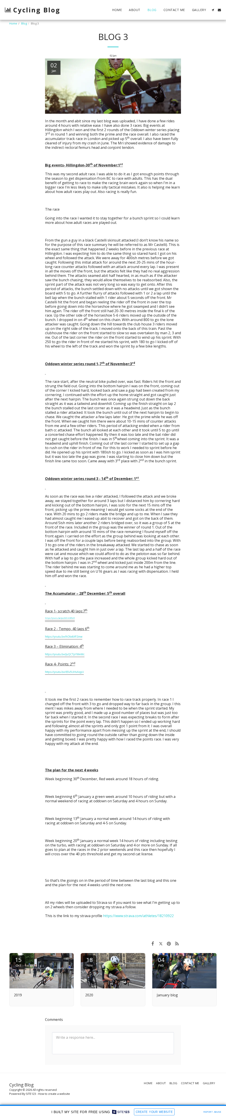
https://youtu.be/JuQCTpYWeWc (65, 654)
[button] (213, 9)
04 (161, 961)
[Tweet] (161, 943)
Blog (24, 23)
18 (89, 961)
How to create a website (54, 1094)
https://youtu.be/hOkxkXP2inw (63, 636)
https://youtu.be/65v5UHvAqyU (64, 672)
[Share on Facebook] (153, 943)
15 (18, 961)
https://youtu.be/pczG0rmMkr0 (60, 618)
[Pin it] (169, 943)
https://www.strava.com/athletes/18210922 (138, 915)
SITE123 (31, 1094)
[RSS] (177, 943)
